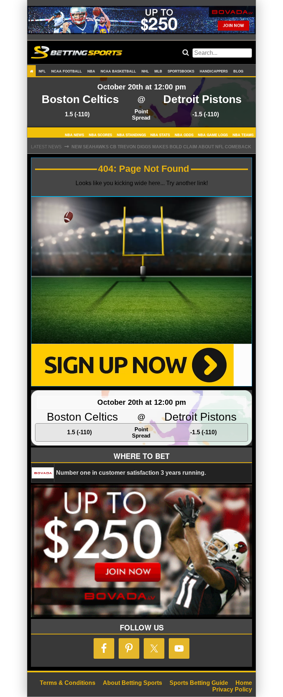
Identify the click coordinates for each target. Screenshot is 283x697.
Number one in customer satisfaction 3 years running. (131, 473)
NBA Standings (131, 134)
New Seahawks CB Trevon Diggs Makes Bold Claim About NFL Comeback (161, 146)
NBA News (74, 134)
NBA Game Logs (213, 134)
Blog (238, 71)
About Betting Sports (132, 683)
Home (243, 683)
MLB (158, 71)
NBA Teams (243, 134)
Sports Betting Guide (199, 683)
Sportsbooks (181, 71)
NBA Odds (184, 134)
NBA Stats (160, 134)
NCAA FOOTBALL (66, 71)
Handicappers (214, 71)
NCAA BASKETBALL (118, 71)
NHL (145, 71)
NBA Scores (100, 134)
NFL (42, 71)
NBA (91, 71)
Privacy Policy (232, 689)
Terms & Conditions (67, 683)
